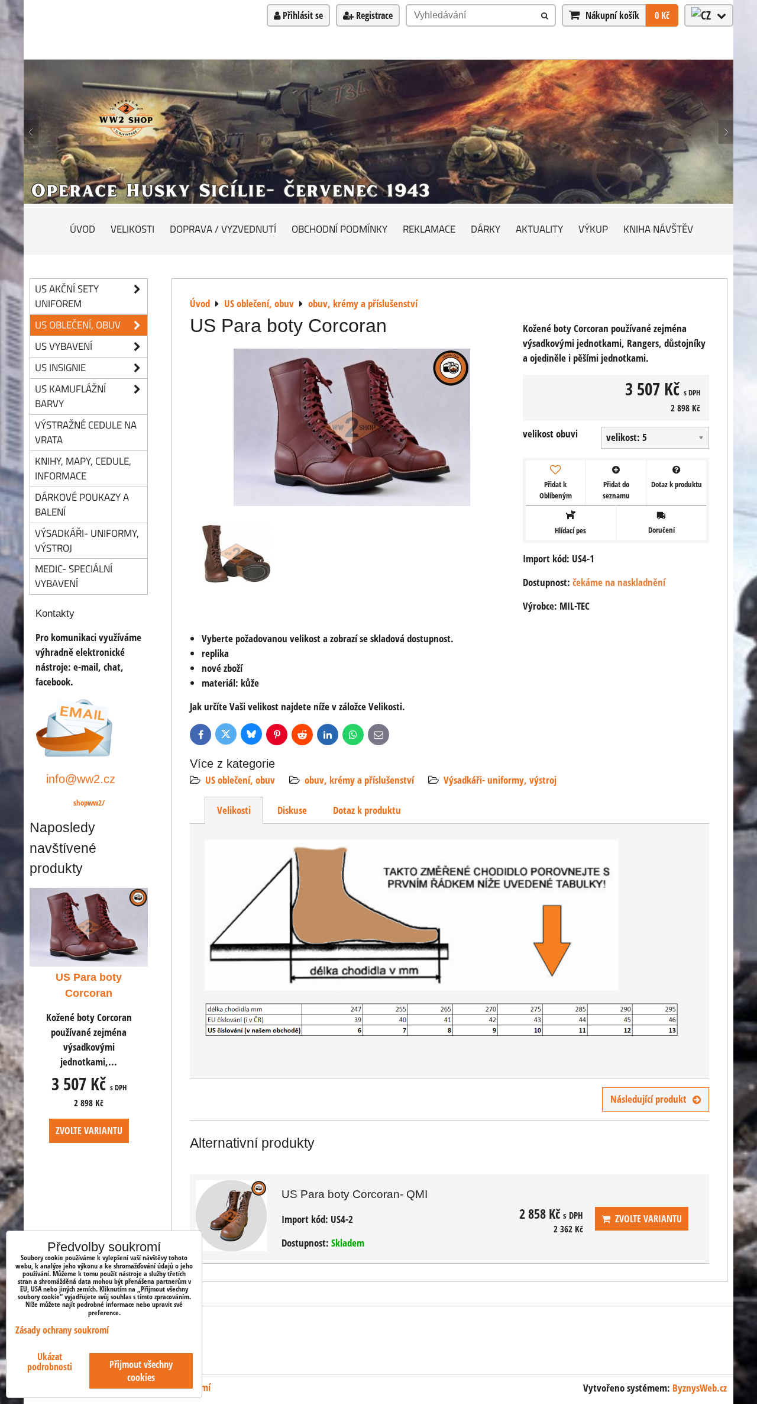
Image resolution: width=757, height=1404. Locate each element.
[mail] (74, 753)
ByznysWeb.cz (699, 1388)
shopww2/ (89, 802)
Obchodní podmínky (339, 228)
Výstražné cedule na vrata (86, 432)
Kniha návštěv (658, 228)
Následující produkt (648, 1099)
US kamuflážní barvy (70, 396)
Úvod (82, 228)
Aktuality (539, 228)
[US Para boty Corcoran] (352, 429)
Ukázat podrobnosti (49, 1362)
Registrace (373, 15)
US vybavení (63, 346)
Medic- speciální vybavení (73, 576)
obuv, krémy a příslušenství (359, 780)
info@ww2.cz (80, 778)
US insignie (60, 367)
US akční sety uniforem (67, 296)
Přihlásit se (301, 15)
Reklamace (429, 228)
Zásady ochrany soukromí (62, 1330)
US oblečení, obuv (240, 780)
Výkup (593, 228)
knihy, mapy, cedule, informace (83, 468)
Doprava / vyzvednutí (223, 228)
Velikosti (132, 228)
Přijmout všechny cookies (141, 1371)
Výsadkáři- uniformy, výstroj (500, 780)
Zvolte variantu (646, 1218)
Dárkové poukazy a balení (82, 504)
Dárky (485, 228)
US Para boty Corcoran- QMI (355, 1194)
